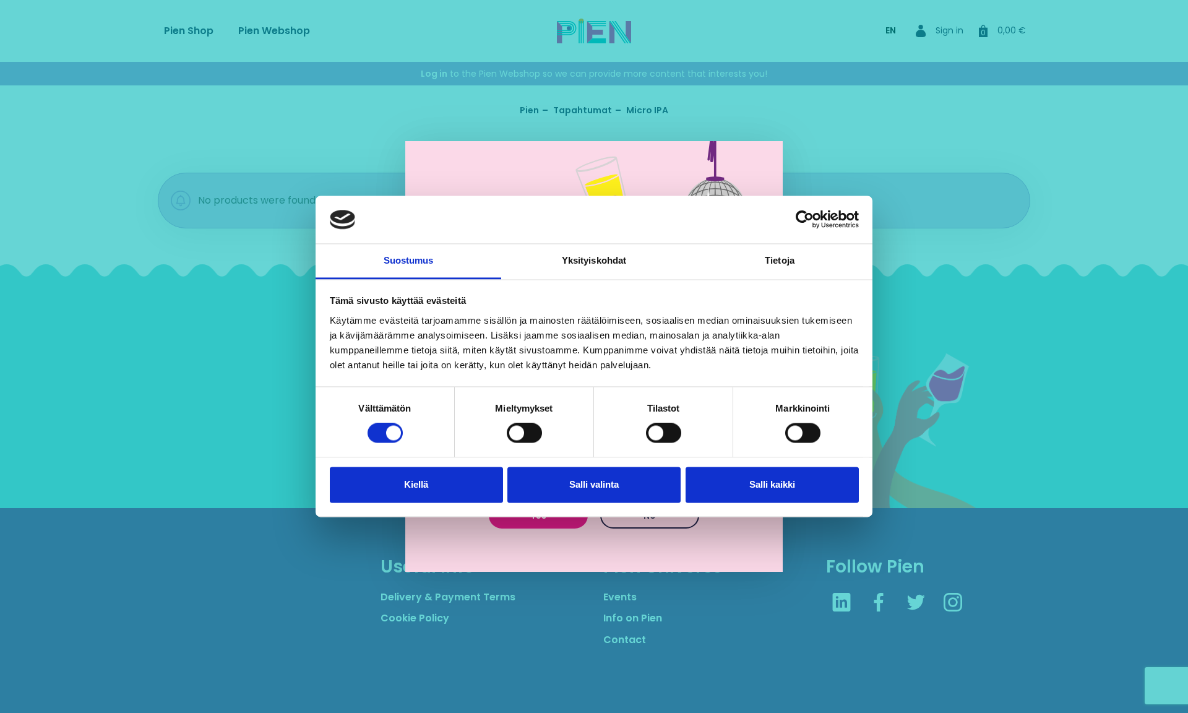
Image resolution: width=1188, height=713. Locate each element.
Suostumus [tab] (409, 260)
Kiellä (416, 484)
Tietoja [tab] (779, 260)
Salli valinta (594, 484)
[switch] (524, 433)
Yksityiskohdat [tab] (594, 260)
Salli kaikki (772, 484)
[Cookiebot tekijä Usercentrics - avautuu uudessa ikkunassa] (805, 219)
